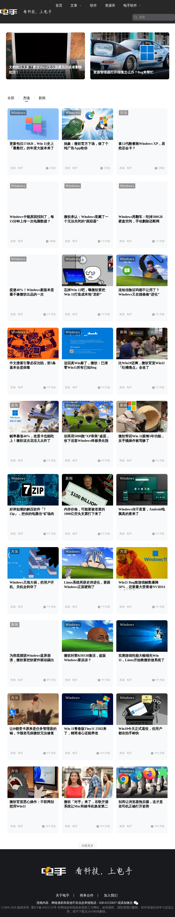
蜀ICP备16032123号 (44, 907)
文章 (74, 5)
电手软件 (130, 5)
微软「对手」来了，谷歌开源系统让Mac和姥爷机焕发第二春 (86, 806)
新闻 (123, 332)
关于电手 (62, 895)
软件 (93, 5)
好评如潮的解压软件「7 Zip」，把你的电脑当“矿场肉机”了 (32, 513)
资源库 (110, 5)
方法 (123, 112)
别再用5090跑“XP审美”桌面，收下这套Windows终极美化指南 (87, 440)
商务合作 (86, 895)
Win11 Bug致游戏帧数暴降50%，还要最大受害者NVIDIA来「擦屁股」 (141, 587)
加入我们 (111, 895)
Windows (18, 112)
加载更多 (87, 845)
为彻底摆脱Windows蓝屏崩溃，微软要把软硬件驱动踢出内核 (32, 660)
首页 (58, 5)
